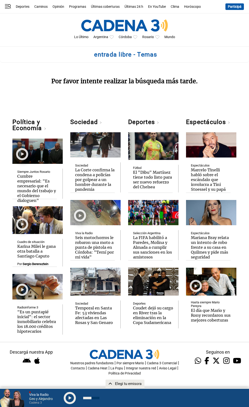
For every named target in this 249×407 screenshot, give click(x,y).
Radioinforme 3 (27, 307)
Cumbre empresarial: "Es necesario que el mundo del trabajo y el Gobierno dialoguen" (36, 188)
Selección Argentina (146, 233)
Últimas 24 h (133, 7)
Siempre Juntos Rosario (33, 172)
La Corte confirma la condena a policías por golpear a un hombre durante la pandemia (95, 179)
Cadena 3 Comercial (162, 363)
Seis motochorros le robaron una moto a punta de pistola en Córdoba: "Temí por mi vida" (94, 247)
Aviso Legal (167, 368)
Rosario (148, 37)
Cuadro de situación (30, 242)
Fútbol (137, 168)
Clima (175, 7)
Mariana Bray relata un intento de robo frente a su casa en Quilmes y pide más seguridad (210, 247)
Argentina (100, 37)
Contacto (78, 368)
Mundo (169, 37)
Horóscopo (192, 7)
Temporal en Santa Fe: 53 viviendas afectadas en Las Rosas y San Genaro (94, 315)
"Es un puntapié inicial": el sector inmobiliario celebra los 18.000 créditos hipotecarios (36, 321)
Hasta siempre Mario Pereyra (205, 304)
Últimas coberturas (105, 7)
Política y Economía (28, 125)
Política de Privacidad (124, 373)
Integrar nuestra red (141, 368)
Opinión (58, 7)
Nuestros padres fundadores (92, 363)
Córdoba (125, 37)
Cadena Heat (97, 368)
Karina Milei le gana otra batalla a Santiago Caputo (36, 251)
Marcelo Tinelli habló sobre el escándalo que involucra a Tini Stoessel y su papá (208, 179)
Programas (77, 7)
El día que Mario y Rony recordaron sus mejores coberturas (211, 315)
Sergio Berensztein (35, 264)
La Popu (116, 368)
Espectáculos (207, 121)
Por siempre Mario (130, 363)
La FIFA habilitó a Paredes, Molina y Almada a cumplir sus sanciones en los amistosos (152, 247)
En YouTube (157, 7)
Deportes (22, 7)
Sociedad (84, 121)
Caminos (41, 7)
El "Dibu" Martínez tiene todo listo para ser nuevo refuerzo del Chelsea (152, 179)
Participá (234, 7)
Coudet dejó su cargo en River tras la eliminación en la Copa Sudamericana (153, 315)
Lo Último (81, 37)
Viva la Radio (84, 233)
